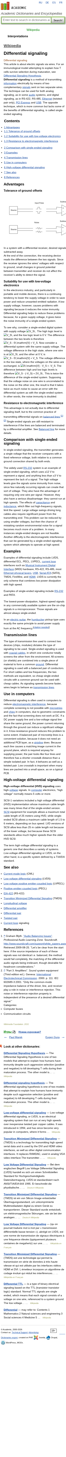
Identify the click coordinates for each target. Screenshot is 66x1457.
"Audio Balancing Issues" (37, 935)
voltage (14, 790)
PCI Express (23, 102)
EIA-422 (8, 893)
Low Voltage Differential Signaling (25, 1164)
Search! (58, 20)
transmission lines (43, 687)
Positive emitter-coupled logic (21, 888)
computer (36, 790)
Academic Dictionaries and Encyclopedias (31, 13)
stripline (38, 742)
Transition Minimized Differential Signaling (28, 898)
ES (54, 2)
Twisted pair (11, 918)
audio (32, 94)
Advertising (33, 1332)
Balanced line (46, 429)
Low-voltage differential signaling (23, 878)
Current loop (11, 923)
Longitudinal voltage (15, 903)
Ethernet (47, 98)
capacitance (43, 502)
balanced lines (51, 416)
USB (38, 102)
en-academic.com (14, 6)
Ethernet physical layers (17, 572)
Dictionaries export (9, 1337)
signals (26, 87)
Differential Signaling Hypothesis (22, 75)
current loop (49, 561)
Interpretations (18, 36)
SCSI (7, 811)
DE (47, 2)
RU (40, 2)
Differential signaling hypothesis (24, 1082)
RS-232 (27, 467)
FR (60, 2)
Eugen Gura (52, 1037)
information (10, 83)
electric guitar (18, 619)
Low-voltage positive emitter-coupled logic (28, 883)
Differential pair (12, 913)
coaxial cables (17, 652)
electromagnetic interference (29, 704)
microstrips (56, 707)
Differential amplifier (15, 908)
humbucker (38, 619)
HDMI (32, 576)
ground (40, 664)
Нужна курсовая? (30, 1031)
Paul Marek (15, 1037)
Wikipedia (33, 29)
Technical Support (20, 1332)
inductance (10, 506)
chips (12, 711)
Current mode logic (15, 873)
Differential (10, 1309)
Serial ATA (45, 572)
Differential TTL (13, 1283)
